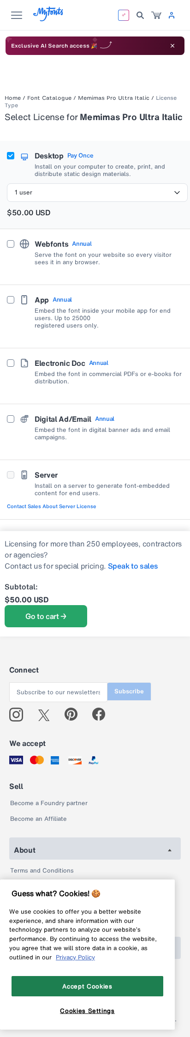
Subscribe (129, 691)
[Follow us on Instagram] (19, 715)
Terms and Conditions (42, 870)
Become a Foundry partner (49, 803)
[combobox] (97, 192)
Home (13, 98)
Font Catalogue (49, 98)
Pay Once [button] (80, 155)
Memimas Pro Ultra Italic (113, 98)
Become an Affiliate (38, 818)
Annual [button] (81, 244)
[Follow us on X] (47, 715)
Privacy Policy (75, 957)
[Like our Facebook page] (102, 715)
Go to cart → (45, 616)
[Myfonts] (48, 19)
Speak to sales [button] (133, 565)
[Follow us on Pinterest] (75, 715)
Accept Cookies (87, 986)
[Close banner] (172, 45)
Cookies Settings (87, 1010)
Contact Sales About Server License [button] (51, 506)
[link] (156, 15)
